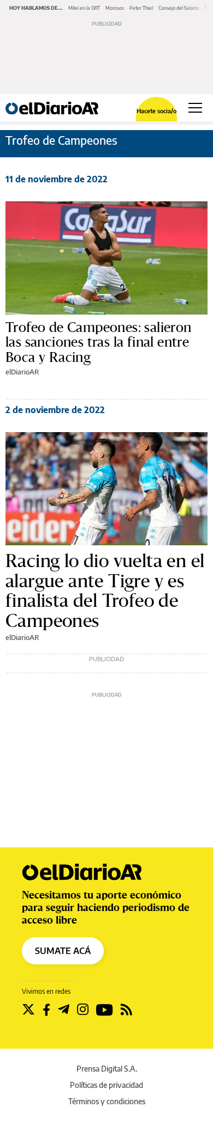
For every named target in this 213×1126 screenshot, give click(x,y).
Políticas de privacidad (106, 1085)
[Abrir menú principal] (195, 108)
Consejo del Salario (178, 8)
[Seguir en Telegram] (63, 1009)
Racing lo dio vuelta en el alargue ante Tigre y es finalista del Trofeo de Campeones (104, 590)
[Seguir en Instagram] (82, 1009)
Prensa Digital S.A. (106, 1068)
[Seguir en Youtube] (104, 1010)
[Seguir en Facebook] (46, 1010)
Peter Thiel (141, 8)
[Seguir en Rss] (126, 1009)
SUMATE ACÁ (63, 950)
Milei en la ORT (84, 8)
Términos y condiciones (106, 1101)
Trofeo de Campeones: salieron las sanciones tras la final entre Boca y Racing (98, 342)
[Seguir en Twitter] (28, 1009)
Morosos (114, 8)
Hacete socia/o (156, 111)
